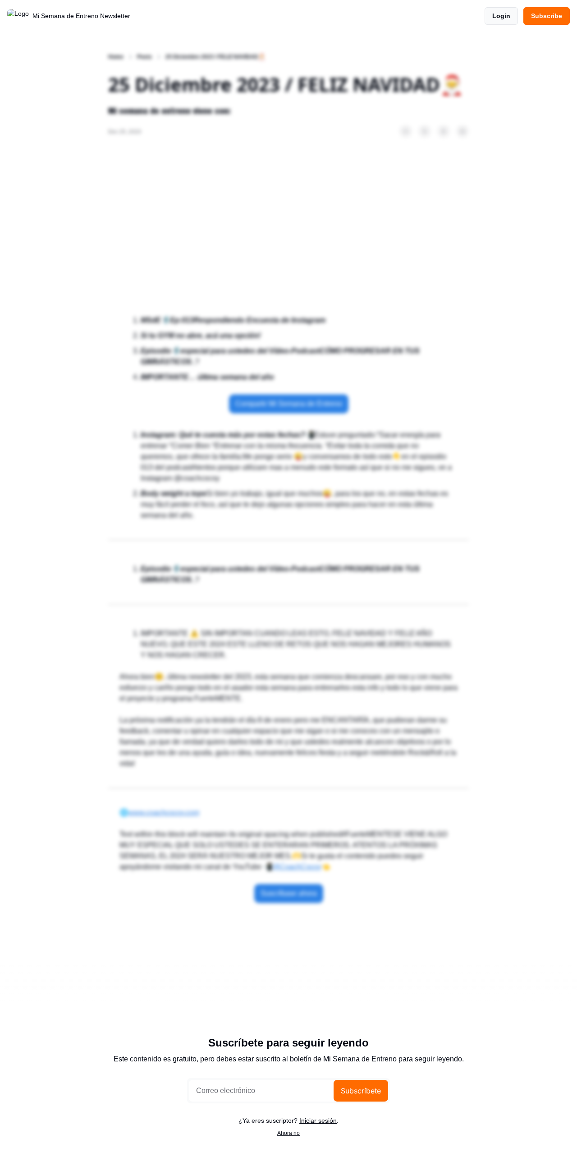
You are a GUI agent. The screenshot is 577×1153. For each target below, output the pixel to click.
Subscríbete (361, 1090)
